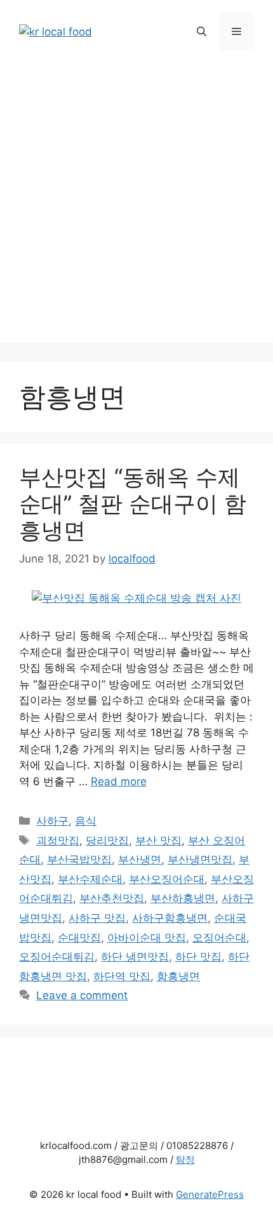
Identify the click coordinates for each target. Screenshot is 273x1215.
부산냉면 (139, 859)
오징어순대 (219, 937)
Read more (119, 781)
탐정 (185, 1159)
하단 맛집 (198, 956)
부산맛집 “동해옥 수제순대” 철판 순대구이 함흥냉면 (132, 503)
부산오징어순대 (166, 879)
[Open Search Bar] (201, 32)
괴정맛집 (57, 840)
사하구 (52, 820)
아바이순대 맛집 (146, 937)
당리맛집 (107, 840)
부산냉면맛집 (200, 859)
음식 (86, 820)
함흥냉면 (178, 976)
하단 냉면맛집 (135, 956)
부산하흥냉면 (182, 898)
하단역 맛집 (121, 976)
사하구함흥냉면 (170, 918)
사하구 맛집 (97, 918)
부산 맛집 (158, 840)
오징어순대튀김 (57, 956)
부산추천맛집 (111, 898)
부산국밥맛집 (79, 859)
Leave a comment (82, 995)
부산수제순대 (90, 879)
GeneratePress (210, 1194)
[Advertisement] (136, 206)
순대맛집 (79, 937)
